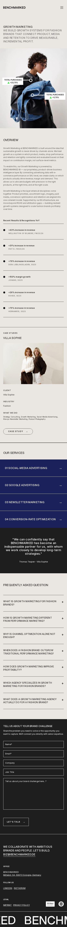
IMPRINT (7, 905)
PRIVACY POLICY (21, 905)
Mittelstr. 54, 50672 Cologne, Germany (22, 875)
